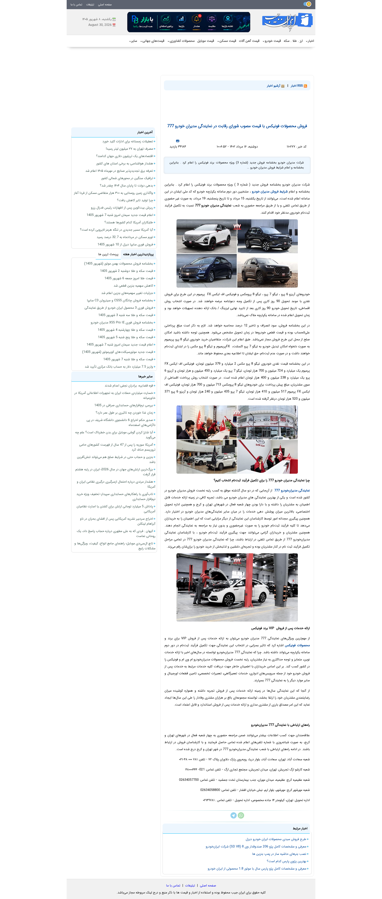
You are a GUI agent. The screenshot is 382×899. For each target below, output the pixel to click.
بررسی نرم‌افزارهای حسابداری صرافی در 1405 (123, 405)
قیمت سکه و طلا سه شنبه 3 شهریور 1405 (125, 315)
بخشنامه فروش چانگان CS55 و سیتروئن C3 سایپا (120, 300)
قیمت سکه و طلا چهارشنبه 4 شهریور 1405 (125, 329)
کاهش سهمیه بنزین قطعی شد (133, 285)
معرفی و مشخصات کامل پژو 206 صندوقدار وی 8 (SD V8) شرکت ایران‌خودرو (256, 846)
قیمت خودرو (271, 40)
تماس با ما (76, 4)
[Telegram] (233, 817)
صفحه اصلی (105, 4)
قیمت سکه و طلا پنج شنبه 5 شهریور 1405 (125, 337)
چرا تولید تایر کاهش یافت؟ (135, 200)
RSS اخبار (297, 85)
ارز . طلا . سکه (293, 40)
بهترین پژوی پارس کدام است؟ (286, 861)
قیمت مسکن (226, 40)
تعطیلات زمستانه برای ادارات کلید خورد (127, 141)
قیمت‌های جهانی (152, 40)
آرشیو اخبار (274, 85)
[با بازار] (189, 22)
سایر (133, 40)
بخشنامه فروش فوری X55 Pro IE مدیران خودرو (122, 322)
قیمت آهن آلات (249, 40)
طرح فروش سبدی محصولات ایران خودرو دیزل (276, 839)
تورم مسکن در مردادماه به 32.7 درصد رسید (125, 237)
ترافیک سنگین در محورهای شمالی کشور (127, 178)
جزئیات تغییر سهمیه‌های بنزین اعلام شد (127, 293)
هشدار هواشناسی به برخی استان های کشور (124, 163)
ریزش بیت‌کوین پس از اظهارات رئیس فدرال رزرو (122, 207)
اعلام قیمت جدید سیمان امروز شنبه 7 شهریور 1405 (120, 215)
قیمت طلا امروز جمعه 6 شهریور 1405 (128, 278)
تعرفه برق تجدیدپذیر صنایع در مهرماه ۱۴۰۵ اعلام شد (119, 170)
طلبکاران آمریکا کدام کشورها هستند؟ (128, 222)
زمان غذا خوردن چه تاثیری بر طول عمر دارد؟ (124, 412)
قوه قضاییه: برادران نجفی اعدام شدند (129, 385)
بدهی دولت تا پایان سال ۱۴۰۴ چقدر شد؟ (126, 185)
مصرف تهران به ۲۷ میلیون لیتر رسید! (129, 148)
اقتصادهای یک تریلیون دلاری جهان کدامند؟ (124, 156)
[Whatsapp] (241, 817)
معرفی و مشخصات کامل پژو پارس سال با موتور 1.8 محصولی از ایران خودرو (257, 868)
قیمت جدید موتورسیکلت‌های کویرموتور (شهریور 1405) (117, 351)
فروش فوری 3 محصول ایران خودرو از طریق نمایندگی (119, 307)
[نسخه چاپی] (177, 140)
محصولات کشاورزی (181, 40)
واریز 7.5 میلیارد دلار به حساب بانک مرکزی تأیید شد (119, 366)
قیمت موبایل (205, 40)
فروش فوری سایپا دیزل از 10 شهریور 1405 (125, 244)
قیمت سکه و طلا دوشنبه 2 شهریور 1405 (126, 270)
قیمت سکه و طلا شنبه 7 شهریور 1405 (128, 359)
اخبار (309, 40)
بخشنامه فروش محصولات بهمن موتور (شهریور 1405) (118, 263)
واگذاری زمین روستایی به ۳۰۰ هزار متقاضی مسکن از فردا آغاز (113, 192)
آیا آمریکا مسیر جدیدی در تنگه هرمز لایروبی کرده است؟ (116, 229)
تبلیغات (90, 4)
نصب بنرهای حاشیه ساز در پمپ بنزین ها (279, 853)
